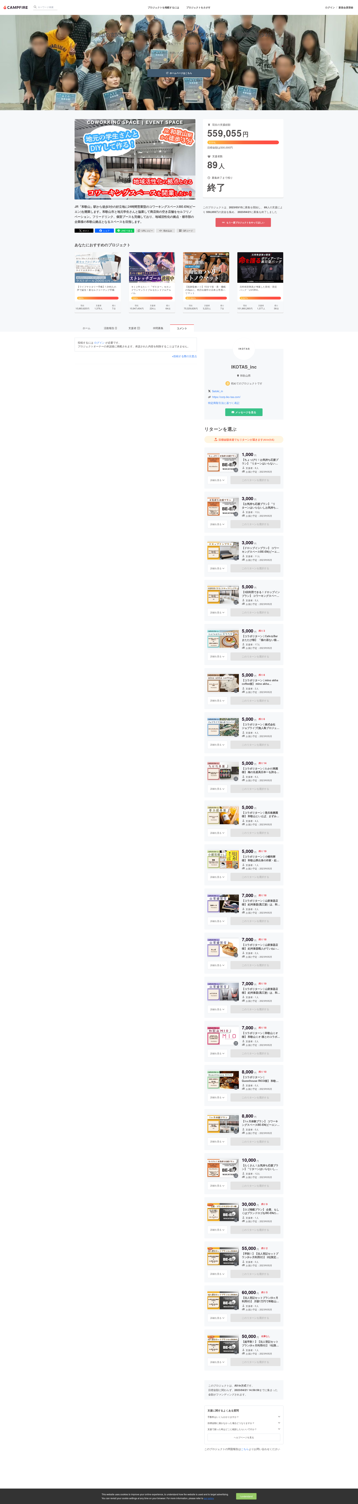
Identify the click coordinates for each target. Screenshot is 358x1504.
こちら (245, 1449)
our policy (208, 1498)
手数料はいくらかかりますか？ (223, 1416)
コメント (182, 328)
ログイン (330, 7)
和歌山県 (207, 43)
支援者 (134, 328)
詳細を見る (216, 480)
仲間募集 (158, 328)
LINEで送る (127, 230)
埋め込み (167, 230)
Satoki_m (217, 391)
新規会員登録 (346, 7)
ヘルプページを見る (244, 1437)
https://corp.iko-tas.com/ (226, 397)
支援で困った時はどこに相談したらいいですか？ (232, 1429)
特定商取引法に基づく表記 (223, 403)
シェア (106, 230)
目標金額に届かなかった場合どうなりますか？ (231, 1423)
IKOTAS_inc (156, 43)
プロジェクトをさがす (198, 7)
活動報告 (110, 328)
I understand (246, 1496)
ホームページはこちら (181, 73)
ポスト (86, 230)
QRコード (188, 230)
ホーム (86, 328)
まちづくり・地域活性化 (182, 43)
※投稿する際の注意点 (184, 356)
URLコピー (147, 230)
